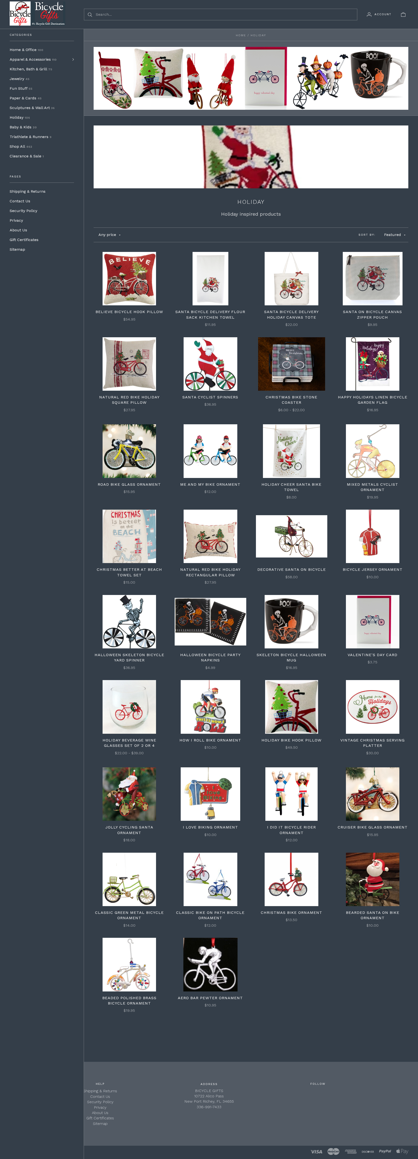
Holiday (20, 117)
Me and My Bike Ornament (210, 484)
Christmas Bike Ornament (291, 912)
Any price (107, 234)
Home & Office (26, 49)
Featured (392, 234)
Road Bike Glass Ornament (129, 484)
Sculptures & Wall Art (32, 107)
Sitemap (17, 249)
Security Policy (23, 210)
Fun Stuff (21, 88)
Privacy (16, 220)
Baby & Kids (23, 127)
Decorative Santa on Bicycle (291, 569)
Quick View (129, 263)
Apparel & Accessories (33, 59)
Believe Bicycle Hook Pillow (129, 311)
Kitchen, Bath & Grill (31, 69)
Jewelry (20, 78)
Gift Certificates (24, 239)
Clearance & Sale (27, 156)
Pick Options (291, 364)
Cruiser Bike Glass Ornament (373, 827)
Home (241, 35)
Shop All (21, 146)
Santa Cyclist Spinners (210, 397)
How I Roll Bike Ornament (210, 740)
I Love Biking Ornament (210, 827)
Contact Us (20, 201)
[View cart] (403, 14)
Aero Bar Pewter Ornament (210, 998)
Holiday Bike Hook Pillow (291, 740)
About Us (18, 230)
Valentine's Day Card (372, 655)
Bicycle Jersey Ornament (373, 569)
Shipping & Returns (27, 191)
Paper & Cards (26, 98)
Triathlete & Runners (31, 136)
